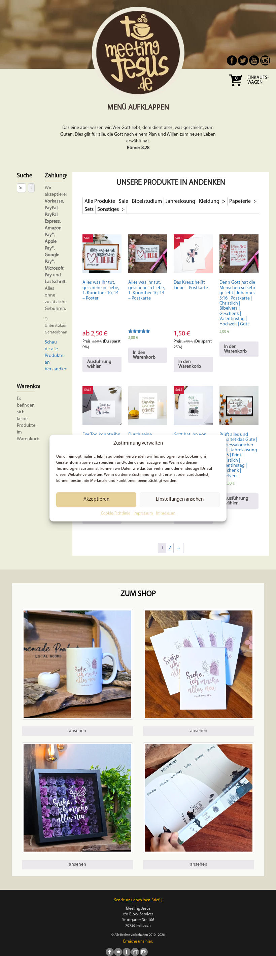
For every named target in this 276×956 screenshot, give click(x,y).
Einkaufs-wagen (258, 80)
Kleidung (209, 201)
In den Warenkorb (144, 355)
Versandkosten (60, 369)
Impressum (143, 513)
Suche (24, 176)
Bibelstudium (147, 201)
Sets (89, 209)
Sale (123, 201)
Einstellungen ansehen (180, 499)
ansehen (77, 730)
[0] (235, 88)
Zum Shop (138, 594)
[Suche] (31, 187)
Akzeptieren (96, 499)
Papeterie (240, 201)
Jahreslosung (180, 201)
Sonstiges (108, 209)
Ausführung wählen (99, 364)
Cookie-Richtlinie (115, 513)
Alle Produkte (99, 201)
